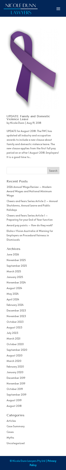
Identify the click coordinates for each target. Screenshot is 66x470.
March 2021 (13, 338)
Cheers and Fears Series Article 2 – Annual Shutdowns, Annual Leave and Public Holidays (32, 205)
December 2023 (16, 310)
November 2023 (16, 316)
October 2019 (15, 389)
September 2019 (16, 394)
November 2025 (16, 260)
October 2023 (15, 321)
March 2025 (14, 271)
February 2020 (15, 366)
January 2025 (15, 277)
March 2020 (14, 361)
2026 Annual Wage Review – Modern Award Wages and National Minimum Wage (29, 191)
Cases (10, 432)
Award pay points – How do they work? (30, 225)
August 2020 (14, 355)
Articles (11, 420)
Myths (10, 437)
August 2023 (14, 327)
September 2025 (17, 265)
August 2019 (14, 400)
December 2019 (16, 378)
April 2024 (13, 299)
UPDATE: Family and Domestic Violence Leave (28, 117)
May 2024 (13, 293)
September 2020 (17, 349)
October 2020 (15, 344)
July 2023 (12, 333)
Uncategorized (16, 443)
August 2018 (14, 406)
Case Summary (16, 426)
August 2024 (14, 288)
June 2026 (13, 254)
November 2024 (16, 282)
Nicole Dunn (17, 123)
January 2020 (15, 372)
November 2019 (16, 383)
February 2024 (15, 305)
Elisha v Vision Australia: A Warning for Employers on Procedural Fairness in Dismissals (30, 235)
